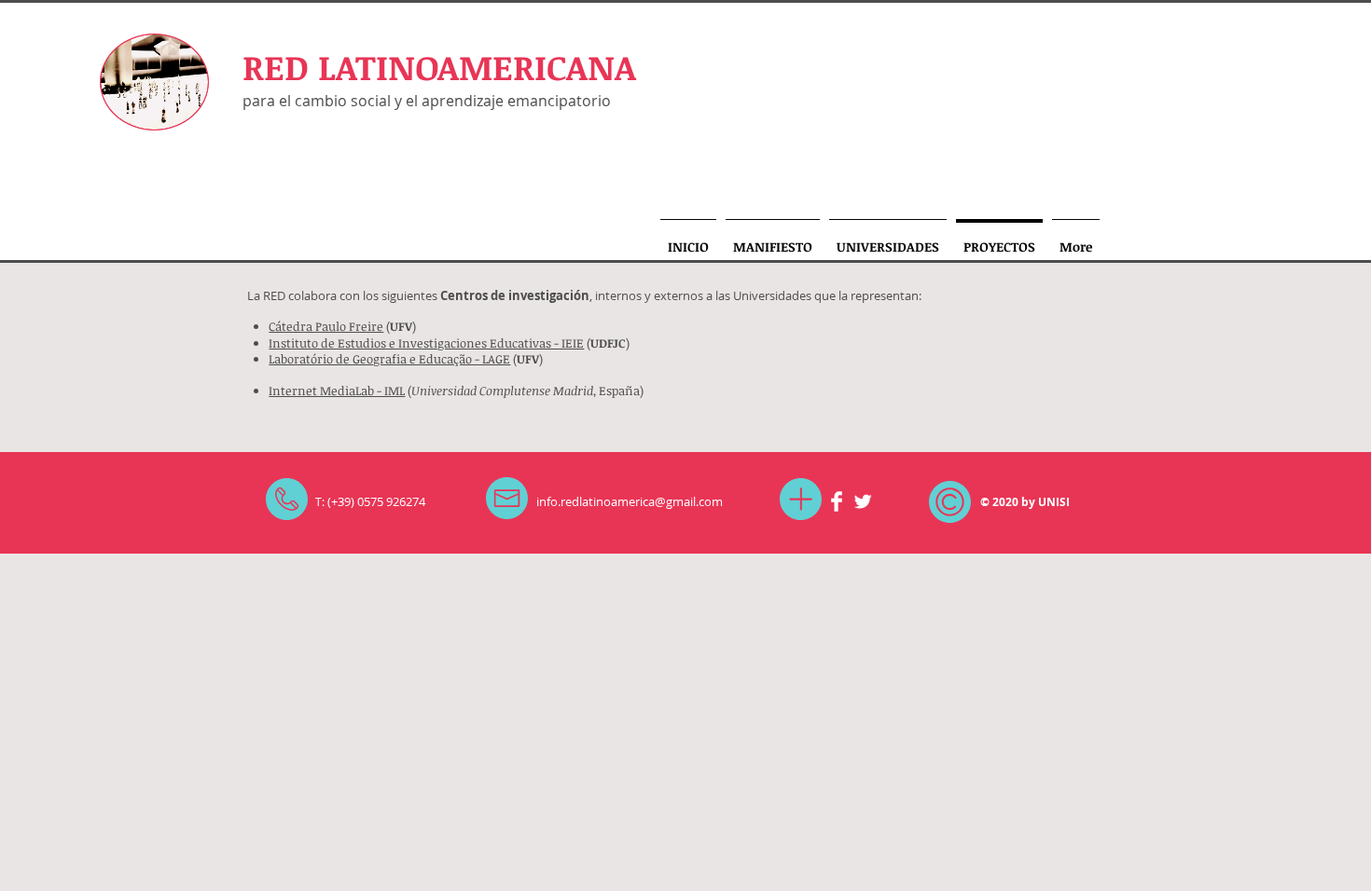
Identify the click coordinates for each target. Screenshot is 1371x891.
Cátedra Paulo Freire (326, 326)
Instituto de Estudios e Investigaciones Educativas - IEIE (426, 343)
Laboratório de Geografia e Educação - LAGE (389, 358)
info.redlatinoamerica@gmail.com (629, 501)
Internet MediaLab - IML (337, 390)
